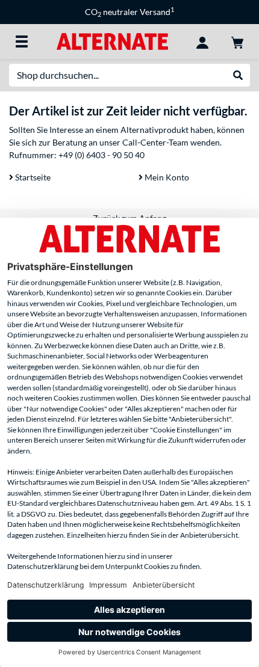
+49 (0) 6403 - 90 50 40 (101, 155)
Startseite (32, 177)
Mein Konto (166, 177)
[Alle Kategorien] (21, 41)
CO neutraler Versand (129, 12)
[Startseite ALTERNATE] (112, 41)
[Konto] (202, 41)
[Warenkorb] (237, 41)
